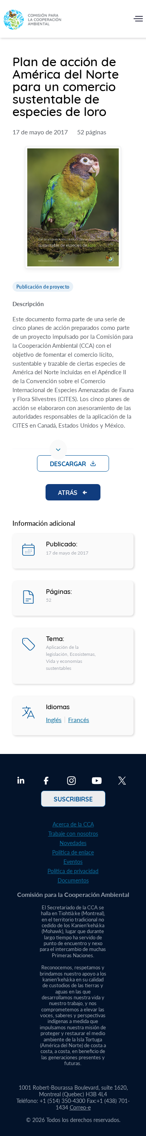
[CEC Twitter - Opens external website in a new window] (122, 782)
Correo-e (80, 1107)
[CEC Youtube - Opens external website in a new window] (97, 782)
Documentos (73, 880)
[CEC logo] (32, 20)
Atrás (67, 492)
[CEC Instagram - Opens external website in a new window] (71, 782)
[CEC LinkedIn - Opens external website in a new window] (21, 782)
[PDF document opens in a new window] (73, 208)
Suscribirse (73, 798)
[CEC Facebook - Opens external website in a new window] (46, 782)
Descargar (68, 463)
